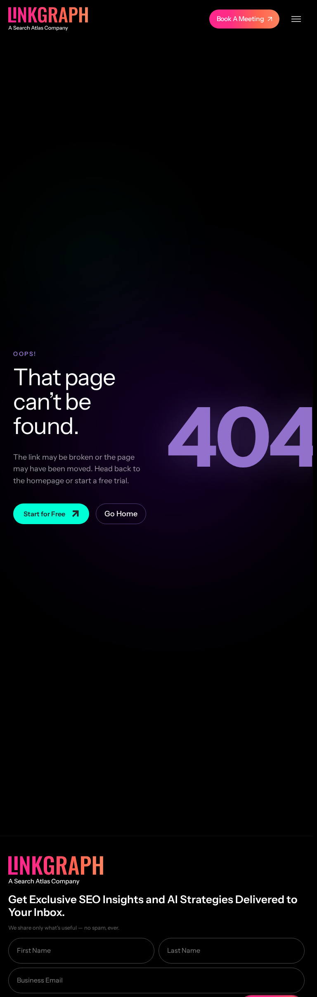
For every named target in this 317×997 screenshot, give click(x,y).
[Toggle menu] (296, 19)
